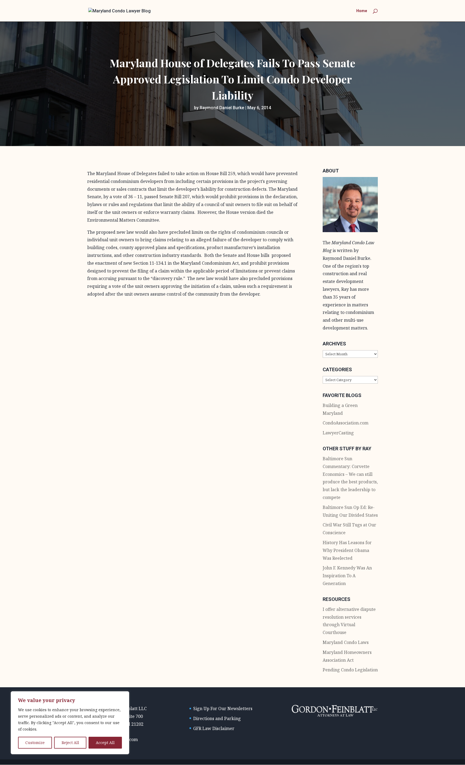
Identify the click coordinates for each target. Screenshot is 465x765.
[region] (70, 722)
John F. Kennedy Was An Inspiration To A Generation (347, 575)
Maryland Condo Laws (346, 642)
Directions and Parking (217, 718)
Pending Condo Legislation (350, 670)
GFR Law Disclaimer (213, 728)
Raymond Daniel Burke (222, 107)
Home (361, 11)
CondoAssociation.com (345, 423)
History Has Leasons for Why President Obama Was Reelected (347, 550)
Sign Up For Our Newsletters (222, 708)
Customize (35, 742)
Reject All (70, 742)
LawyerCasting (338, 433)
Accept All (105, 742)
